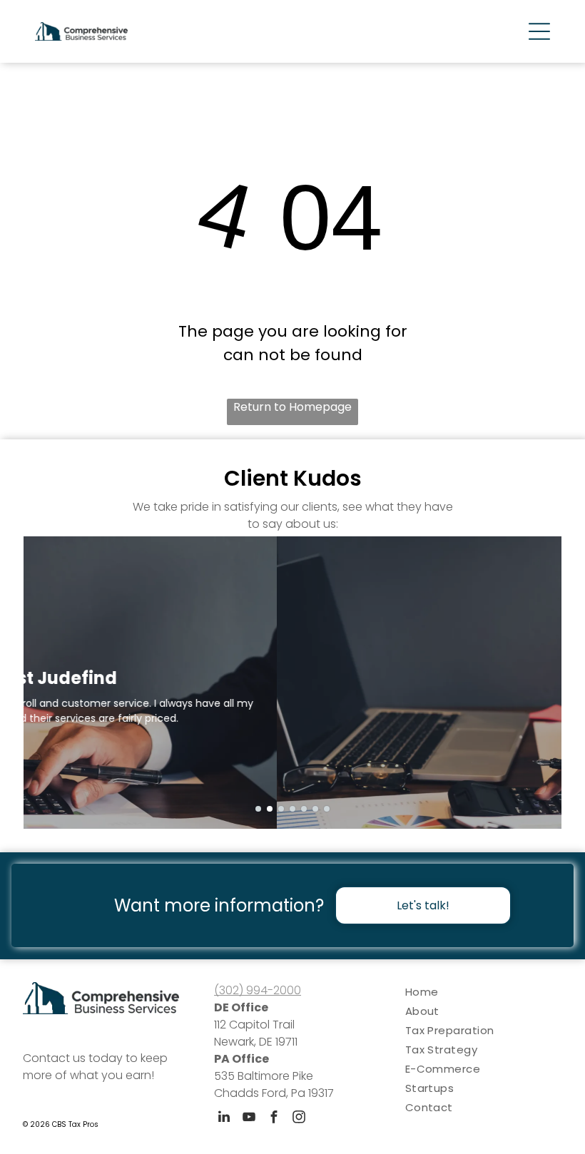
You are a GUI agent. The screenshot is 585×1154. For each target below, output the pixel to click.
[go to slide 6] (315, 809)
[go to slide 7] (327, 809)
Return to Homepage (292, 407)
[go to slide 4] (292, 809)
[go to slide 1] (258, 809)
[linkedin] (224, 1118)
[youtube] (249, 1118)
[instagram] (299, 1118)
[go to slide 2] (270, 809)
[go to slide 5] (304, 809)
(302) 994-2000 (257, 990)
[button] (539, 31)
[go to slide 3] (281, 809)
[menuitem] (483, 991)
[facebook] (274, 1118)
